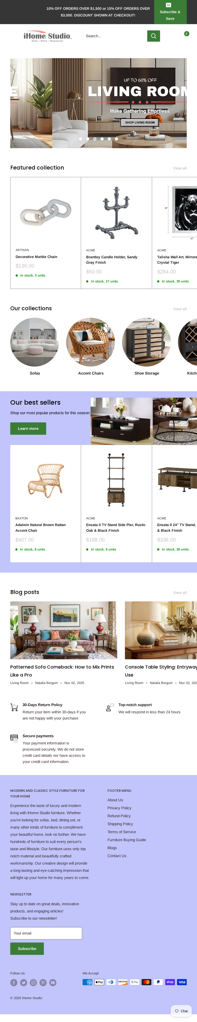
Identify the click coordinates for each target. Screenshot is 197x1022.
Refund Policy (119, 816)
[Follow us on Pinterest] (43, 982)
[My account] (172, 36)
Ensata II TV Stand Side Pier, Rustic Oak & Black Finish (116, 527)
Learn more (28, 428)
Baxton (21, 518)
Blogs (112, 848)
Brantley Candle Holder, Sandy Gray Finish (111, 260)
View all (180, 168)
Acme (90, 250)
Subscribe (27, 948)
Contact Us (116, 856)
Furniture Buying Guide (126, 840)
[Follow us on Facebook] (13, 982)
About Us (115, 800)
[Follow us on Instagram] (33, 982)
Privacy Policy (119, 808)
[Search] (153, 36)
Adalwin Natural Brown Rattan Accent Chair (40, 527)
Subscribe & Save (170, 15)
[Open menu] (12, 36)
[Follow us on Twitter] (23, 982)
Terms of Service (121, 832)
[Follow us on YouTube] (52, 982)
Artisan (22, 250)
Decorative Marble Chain (36, 257)
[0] (182, 36)
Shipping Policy (120, 824)
